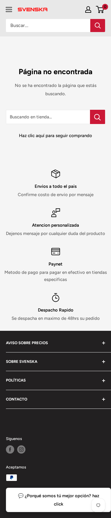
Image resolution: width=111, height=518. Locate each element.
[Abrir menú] (9, 9)
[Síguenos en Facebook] (10, 449)
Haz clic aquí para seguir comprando (55, 135)
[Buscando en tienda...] (97, 117)
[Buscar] (97, 25)
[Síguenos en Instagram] (21, 449)
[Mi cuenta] (88, 9)
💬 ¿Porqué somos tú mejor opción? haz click (58, 500)
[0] (100, 9)
